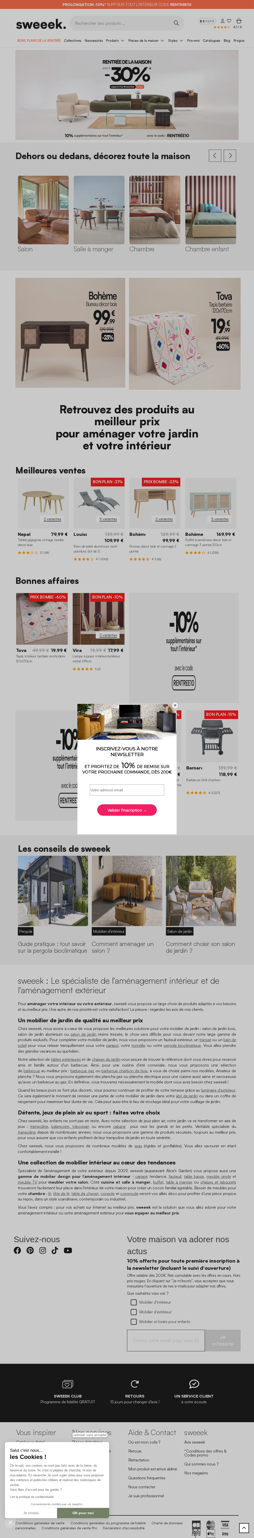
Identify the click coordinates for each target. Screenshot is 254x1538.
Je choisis (31, 1513)
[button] (10, 1522)
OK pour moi (83, 1513)
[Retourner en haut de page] (244, 1528)
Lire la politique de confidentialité (32, 1497)
